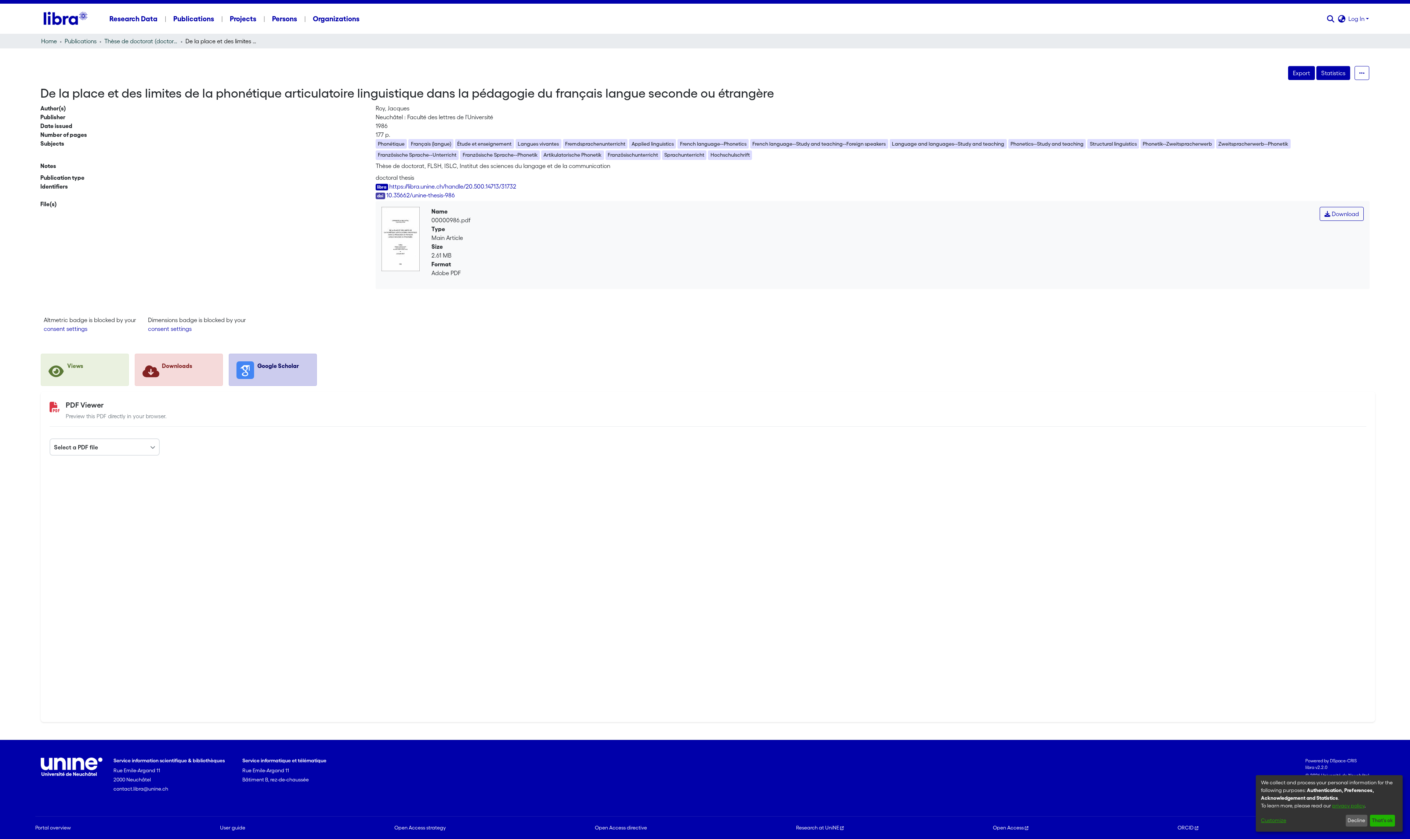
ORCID (1186, 828)
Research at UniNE (817, 828)
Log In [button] (1357, 18)
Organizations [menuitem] (336, 19)
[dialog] (1329, 803)
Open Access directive (621, 828)
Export (1301, 73)
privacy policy (1348, 806)
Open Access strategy (420, 828)
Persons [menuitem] (284, 19)
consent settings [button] (65, 328)
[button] (1330, 18)
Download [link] (1344, 214)
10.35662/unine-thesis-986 (420, 195)
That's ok (1382, 820)
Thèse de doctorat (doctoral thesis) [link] (141, 41)
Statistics (1333, 73)
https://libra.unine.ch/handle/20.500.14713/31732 (452, 186)
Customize (1273, 820)
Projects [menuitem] (243, 19)
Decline (1356, 820)
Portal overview (53, 828)
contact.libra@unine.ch (140, 789)
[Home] (65, 19)
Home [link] (49, 41)
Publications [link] (81, 41)
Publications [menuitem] (193, 19)
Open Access (1008, 828)
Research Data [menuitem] (133, 19)
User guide (232, 828)
